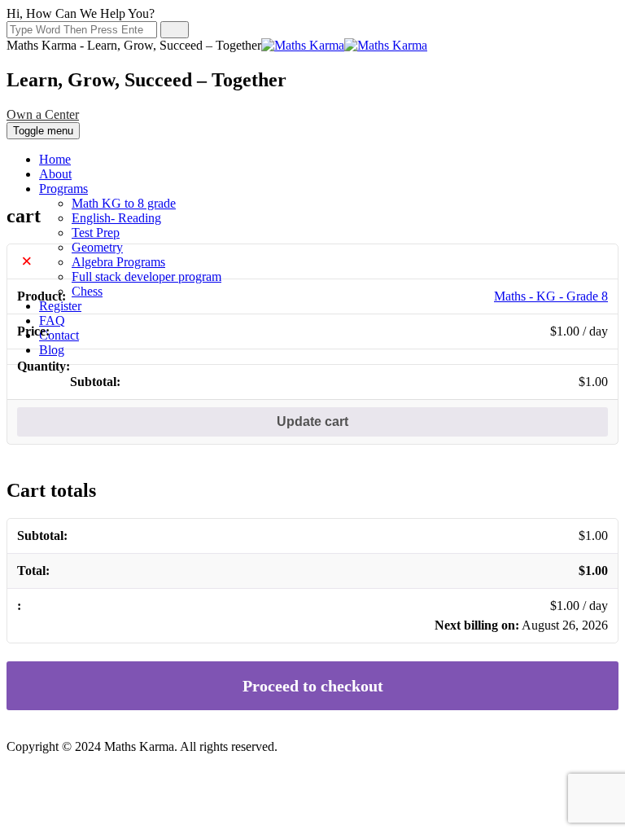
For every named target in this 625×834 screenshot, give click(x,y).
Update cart (312, 421)
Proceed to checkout (313, 686)
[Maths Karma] (344, 45)
